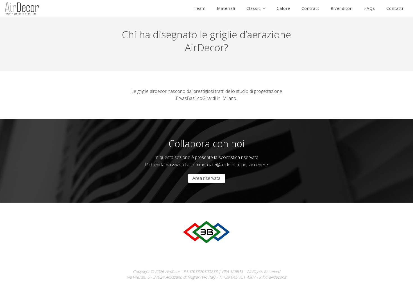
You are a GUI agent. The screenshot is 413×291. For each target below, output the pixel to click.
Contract (310, 8)
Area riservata (206, 178)
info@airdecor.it (272, 277)
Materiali (226, 8)
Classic (253, 8)
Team (200, 8)
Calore (283, 8)
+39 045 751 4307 (239, 277)
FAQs (369, 8)
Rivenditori (342, 8)
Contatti (394, 8)
